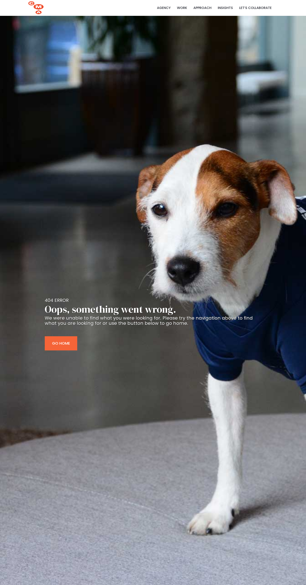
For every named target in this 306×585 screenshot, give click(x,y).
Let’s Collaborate (255, 7)
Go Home (61, 343)
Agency (164, 7)
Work (182, 7)
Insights (225, 7)
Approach (202, 7)
